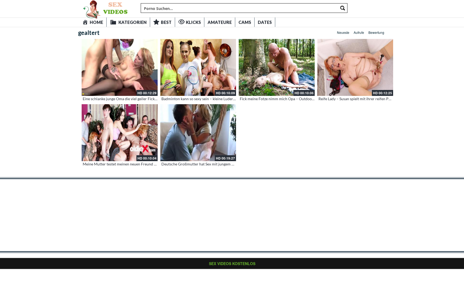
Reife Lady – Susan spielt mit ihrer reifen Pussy (357, 98)
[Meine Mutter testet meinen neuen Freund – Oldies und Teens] (120, 132)
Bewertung (376, 32)
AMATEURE (220, 22)
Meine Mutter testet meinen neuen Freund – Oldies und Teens (134, 164)
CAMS (244, 22)
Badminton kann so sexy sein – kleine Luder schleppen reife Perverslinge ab (223, 98)
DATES (265, 22)
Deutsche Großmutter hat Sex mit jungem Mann (201, 164)
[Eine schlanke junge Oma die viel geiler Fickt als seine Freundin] (120, 67)
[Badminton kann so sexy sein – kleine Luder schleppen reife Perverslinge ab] (198, 67)
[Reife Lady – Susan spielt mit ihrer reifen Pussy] (355, 67)
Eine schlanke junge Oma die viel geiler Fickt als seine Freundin (135, 98)
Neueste (343, 32)
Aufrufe (359, 32)
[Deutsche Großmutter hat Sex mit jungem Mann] (198, 132)
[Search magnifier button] (342, 8)
